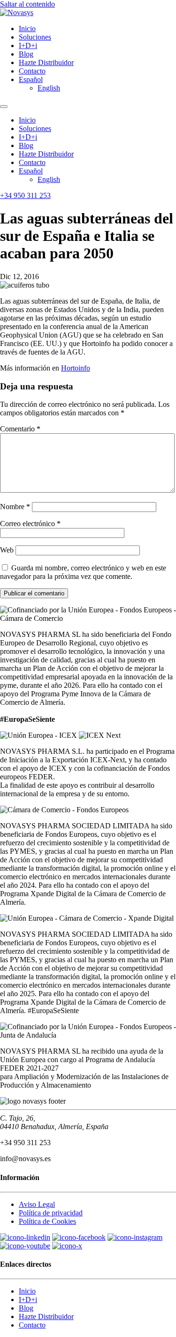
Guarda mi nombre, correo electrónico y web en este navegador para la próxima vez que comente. (83, 572)
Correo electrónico (30, 524)
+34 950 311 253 (25, 195)
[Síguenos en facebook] (79, 1237)
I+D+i (28, 45)
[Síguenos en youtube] (25, 1246)
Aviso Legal (37, 1204)
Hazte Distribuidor (46, 62)
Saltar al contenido (27, 4)
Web (7, 550)
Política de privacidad (51, 1213)
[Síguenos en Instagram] (134, 1237)
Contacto (32, 71)
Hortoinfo (75, 368)
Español (31, 79)
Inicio (27, 29)
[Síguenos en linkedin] (25, 1237)
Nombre (15, 507)
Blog (26, 54)
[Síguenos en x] (67, 1246)
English (49, 88)
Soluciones (35, 37)
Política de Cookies (47, 1221)
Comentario (20, 429)
